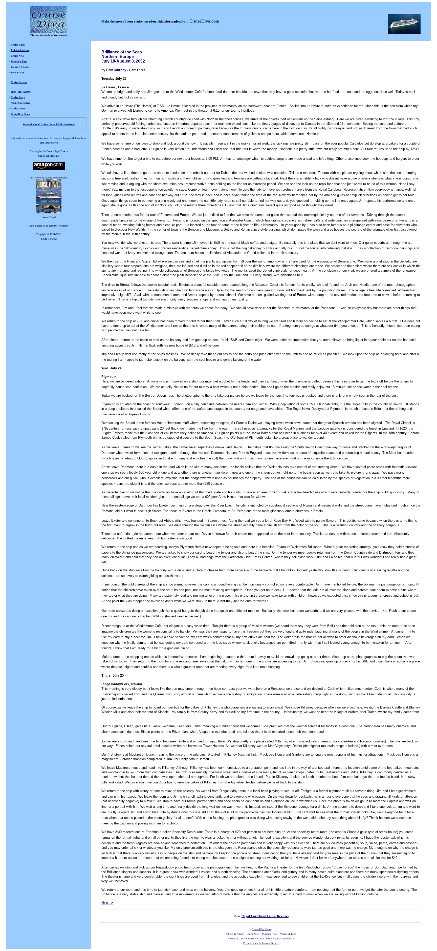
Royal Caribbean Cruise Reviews (265, 916)
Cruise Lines (18, 44)
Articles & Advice (20, 50)
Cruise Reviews (19, 82)
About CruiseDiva (20, 103)
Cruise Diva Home (261, 929)
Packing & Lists (20, 67)
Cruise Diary (18, 97)
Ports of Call (18, 72)
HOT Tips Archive (21, 91)
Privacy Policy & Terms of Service (261, 943)
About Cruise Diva (282, 938)
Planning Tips (19, 61)
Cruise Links (18, 108)
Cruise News (17, 55)
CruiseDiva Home (20, 114)
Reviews (250, 938)
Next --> (107, 903)
